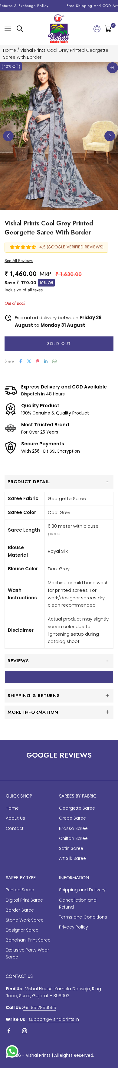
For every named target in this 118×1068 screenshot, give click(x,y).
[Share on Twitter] (29, 361)
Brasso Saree (73, 828)
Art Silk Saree (72, 858)
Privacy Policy (73, 927)
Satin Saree (71, 848)
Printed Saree (20, 890)
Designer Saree (22, 930)
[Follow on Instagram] (24, 1031)
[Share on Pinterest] (37, 361)
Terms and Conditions (83, 917)
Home (9, 50)
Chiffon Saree (73, 838)
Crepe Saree (72, 818)
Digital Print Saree (24, 900)
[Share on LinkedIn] (46, 361)
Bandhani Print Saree (28, 940)
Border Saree (20, 910)
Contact (15, 828)
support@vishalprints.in (53, 1019)
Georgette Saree (77, 808)
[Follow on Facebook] (9, 1031)
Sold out (59, 343)
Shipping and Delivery (82, 890)
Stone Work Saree (25, 920)
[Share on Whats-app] (54, 361)
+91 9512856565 (39, 1007)
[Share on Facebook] (20, 361)
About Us (15, 818)
